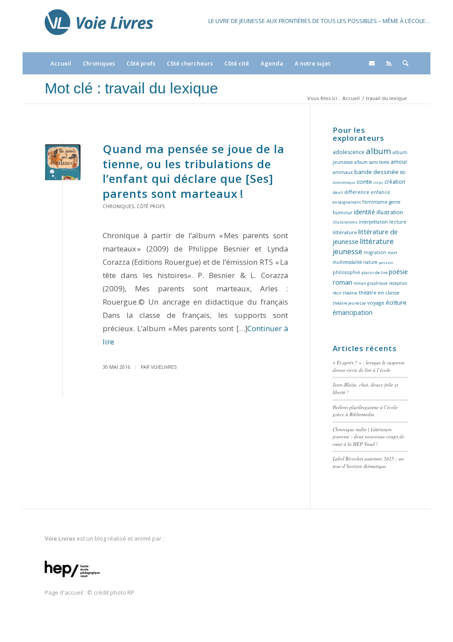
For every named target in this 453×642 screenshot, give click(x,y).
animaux (343, 172)
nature (370, 262)
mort (392, 252)
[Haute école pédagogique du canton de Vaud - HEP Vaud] (72, 578)
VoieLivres (164, 367)
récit (337, 293)
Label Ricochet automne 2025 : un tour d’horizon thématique (368, 462)
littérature (345, 232)
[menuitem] (61, 63)
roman (342, 282)
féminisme (375, 202)
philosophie (346, 272)
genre (394, 202)
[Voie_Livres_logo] (99, 26)
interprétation (373, 222)
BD (402, 172)
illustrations (345, 222)
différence (356, 192)
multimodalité (347, 262)
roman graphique (370, 283)
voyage (375, 302)
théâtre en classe (379, 292)
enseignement (347, 202)
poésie (398, 271)
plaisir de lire (374, 272)
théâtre (350, 293)
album (378, 150)
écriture (396, 302)
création (394, 182)
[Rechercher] (402, 63)
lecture (398, 221)
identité (364, 212)
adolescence (349, 152)
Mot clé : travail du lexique (131, 88)
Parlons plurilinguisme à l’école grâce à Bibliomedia (365, 411)
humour (343, 212)
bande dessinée (376, 172)
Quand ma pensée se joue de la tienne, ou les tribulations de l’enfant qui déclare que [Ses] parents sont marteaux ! (193, 171)
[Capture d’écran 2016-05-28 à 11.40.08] (63, 162)
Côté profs (151, 206)
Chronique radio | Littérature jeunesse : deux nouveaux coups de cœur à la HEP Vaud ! (368, 436)
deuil (338, 192)
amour (399, 162)
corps (378, 182)
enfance (380, 192)
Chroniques (118, 206)
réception (398, 283)
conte (364, 182)
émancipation (352, 312)
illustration (389, 212)
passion (386, 262)
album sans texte (371, 162)
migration (375, 252)
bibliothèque (344, 182)
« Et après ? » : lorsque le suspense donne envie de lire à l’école (369, 366)
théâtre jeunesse (349, 303)
